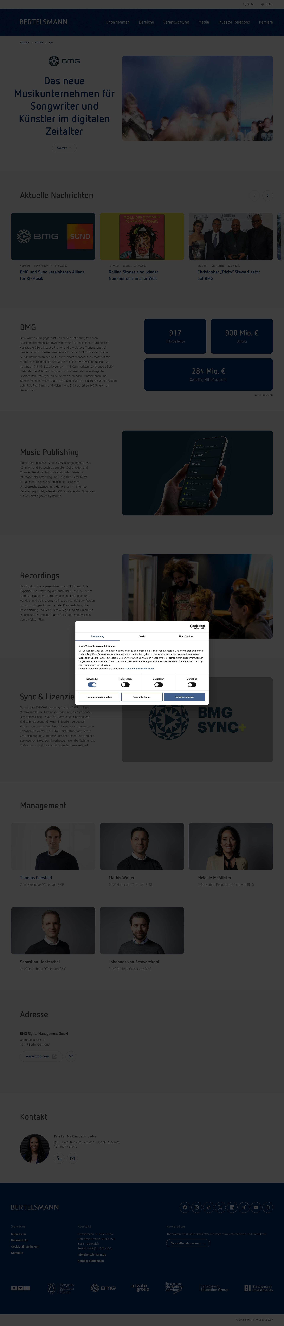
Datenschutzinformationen (139, 668)
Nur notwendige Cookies (99, 697)
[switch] (125, 684)
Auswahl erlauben (142, 697)
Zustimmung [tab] (97, 636)
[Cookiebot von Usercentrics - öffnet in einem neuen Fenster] (192, 626)
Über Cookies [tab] (186, 636)
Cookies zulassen (184, 697)
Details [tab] (142, 636)
